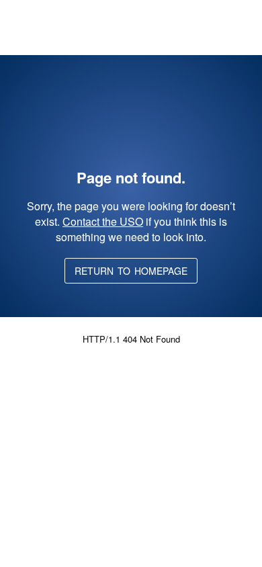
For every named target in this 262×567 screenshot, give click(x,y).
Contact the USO (102, 221)
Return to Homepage (131, 270)
